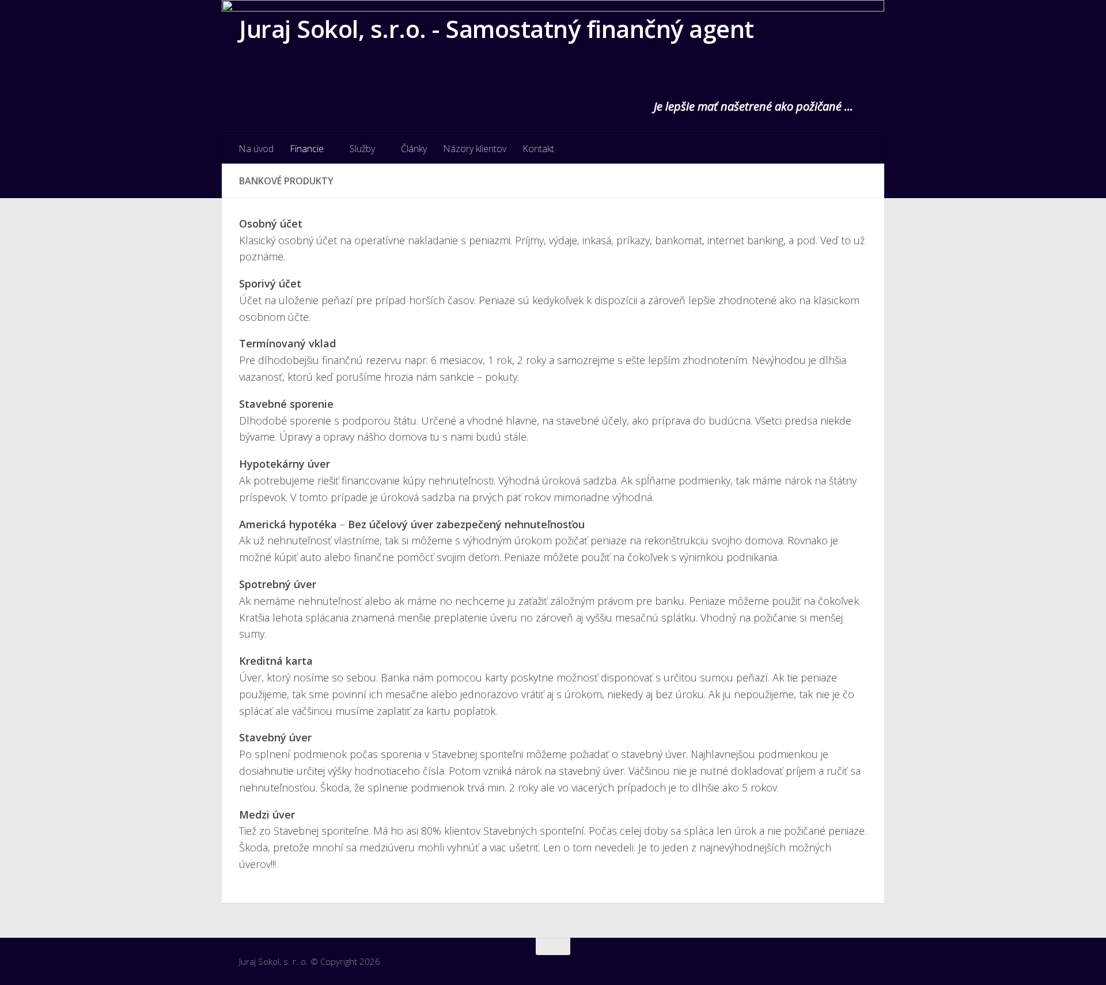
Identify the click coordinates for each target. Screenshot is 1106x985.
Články (414, 148)
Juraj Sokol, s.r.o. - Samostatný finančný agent (496, 28)
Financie (307, 148)
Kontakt (538, 148)
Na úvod (256, 148)
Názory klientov (474, 148)
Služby (362, 148)
